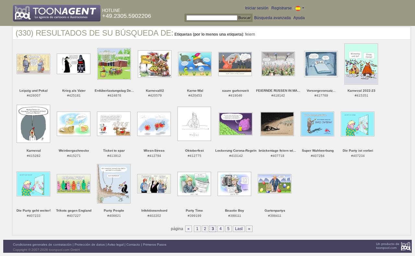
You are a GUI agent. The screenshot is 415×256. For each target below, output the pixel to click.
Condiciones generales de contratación (42, 244)
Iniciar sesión (256, 8)
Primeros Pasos (154, 244)
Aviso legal (115, 244)
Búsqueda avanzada (272, 18)
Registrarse (281, 8)
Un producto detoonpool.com (387, 246)
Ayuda (299, 18)
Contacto (133, 244)
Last (239, 229)
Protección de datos (90, 244)
